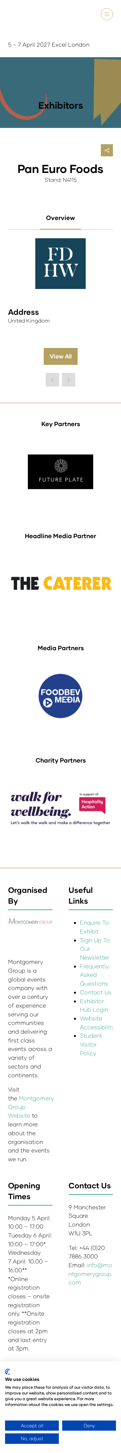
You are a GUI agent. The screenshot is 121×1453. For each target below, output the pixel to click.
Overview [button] (60, 217)
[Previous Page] (52, 380)
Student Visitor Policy (91, 1044)
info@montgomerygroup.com (90, 1273)
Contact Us (96, 992)
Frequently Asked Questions (94, 975)
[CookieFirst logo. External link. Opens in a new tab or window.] (7, 1372)
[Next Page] (68, 380)
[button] (107, 14)
